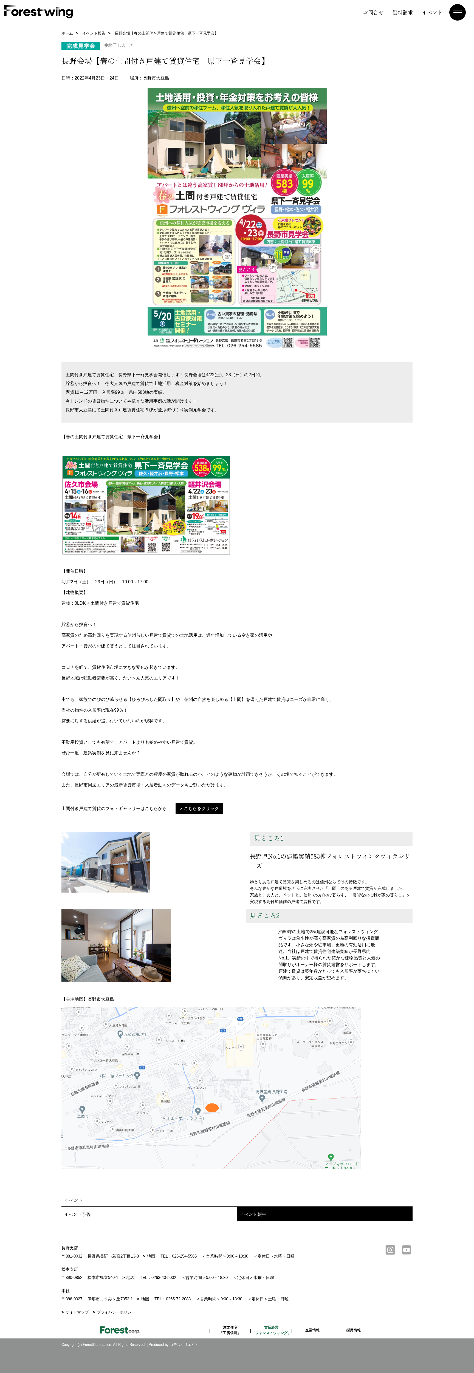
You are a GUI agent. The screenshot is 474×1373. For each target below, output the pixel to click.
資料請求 (402, 12)
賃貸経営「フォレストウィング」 (271, 1330)
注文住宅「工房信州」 (230, 1330)
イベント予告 (77, 1214)
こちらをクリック (201, 808)
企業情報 (312, 1330)
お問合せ (373, 12)
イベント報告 (253, 1214)
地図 (151, 1256)
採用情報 (353, 1330)
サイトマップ (77, 1312)
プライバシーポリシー (116, 1312)
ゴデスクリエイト (184, 1345)
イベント (432, 12)
